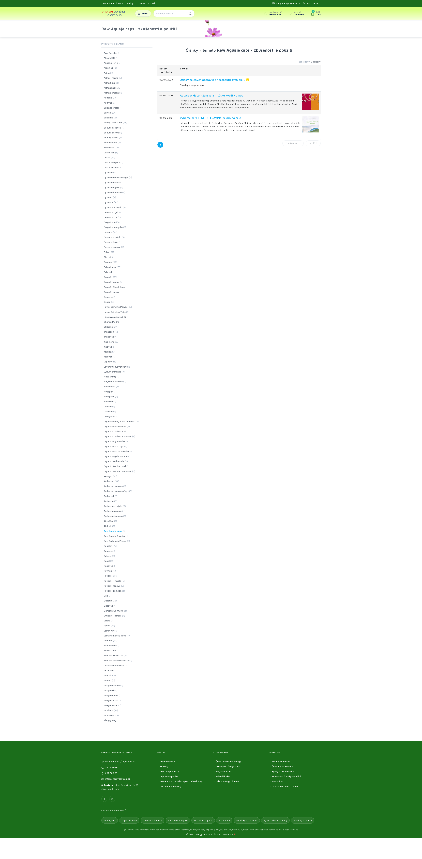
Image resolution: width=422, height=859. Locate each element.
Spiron (107, 625)
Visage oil (109, 690)
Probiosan (109, 481)
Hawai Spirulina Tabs (115, 311)
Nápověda (277, 781)
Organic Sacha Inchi (114, 461)
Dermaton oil (110, 217)
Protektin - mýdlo (113, 506)
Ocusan (108, 406)
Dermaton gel (111, 212)
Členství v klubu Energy (228, 761)
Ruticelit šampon (112, 590)
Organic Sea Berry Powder (118, 471)
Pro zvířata (224, 820)
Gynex (107, 301)
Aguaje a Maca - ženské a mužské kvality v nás (211, 95)
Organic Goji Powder (114, 441)
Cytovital (108, 202)
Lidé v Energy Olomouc (228, 781)
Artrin (107, 72)
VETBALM (109, 670)
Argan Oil (108, 67)
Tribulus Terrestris (113, 655)
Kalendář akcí (223, 776)
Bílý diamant (110, 142)
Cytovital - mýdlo (113, 207)
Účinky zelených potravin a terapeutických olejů (213, 79)
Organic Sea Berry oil (115, 466)
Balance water (111, 107)
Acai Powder (110, 52)
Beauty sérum (111, 132)
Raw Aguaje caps (113, 531)
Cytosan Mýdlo (112, 187)
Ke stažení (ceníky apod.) (286, 776)
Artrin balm (109, 82)
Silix (106, 595)
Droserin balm (111, 242)
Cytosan (108, 172)
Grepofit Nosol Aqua (114, 287)
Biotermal (109, 147)
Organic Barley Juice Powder (119, 421)
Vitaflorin (108, 710)
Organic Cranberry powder (118, 436)
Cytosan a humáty (152, 820)
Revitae (108, 570)
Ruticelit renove (112, 585)
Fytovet (108, 272)
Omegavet (109, 416)
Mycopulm (109, 396)
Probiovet (109, 496)
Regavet (108, 551)
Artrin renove (111, 87)
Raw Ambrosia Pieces (115, 540)
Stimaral (108, 640)
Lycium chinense (112, 371)
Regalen (108, 545)
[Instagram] (112, 799)
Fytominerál (110, 267)
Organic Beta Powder (115, 426)
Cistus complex (112, 162)
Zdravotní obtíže (281, 761)
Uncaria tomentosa (114, 665)
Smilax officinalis (112, 615)
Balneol (107, 112)
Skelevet (108, 605)
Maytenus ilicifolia (113, 381)
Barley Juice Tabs (113, 122)
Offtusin (108, 411)
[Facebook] (104, 799)
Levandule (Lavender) (115, 366)
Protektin (109, 501)
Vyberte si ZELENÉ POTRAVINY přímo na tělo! (211, 118)
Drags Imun (110, 222)
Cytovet (108, 197)
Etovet (107, 257)
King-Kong (109, 341)
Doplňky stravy (129, 820)
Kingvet (108, 346)
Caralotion (109, 152)
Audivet (108, 102)
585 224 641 (312, 3)
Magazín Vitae (223, 771)
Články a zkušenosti (282, 766)
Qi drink (108, 526)
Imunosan (109, 331)
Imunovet (109, 336)
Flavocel (108, 262)
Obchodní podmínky (170, 786)
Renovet (108, 565)
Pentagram (109, 820)
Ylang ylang (110, 720)
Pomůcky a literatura (246, 820)
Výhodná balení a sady (275, 820)
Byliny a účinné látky (283, 771)
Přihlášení (221, 766)
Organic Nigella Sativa (115, 456)
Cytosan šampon (113, 192)
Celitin (107, 157)
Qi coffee (109, 520)
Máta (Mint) (110, 376)
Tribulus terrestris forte (116, 660)
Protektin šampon (113, 516)
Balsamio (108, 117)
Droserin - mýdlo (112, 237)
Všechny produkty (169, 771)
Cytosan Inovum (112, 182)
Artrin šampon (111, 92)
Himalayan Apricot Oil (115, 316)
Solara (107, 620)
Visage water (111, 705)
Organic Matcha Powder (116, 451)
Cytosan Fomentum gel (116, 177)
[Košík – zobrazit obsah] (315, 13)
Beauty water (111, 137)
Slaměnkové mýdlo (113, 610)
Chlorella (108, 326)
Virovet (107, 680)
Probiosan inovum (113, 486)
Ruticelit (108, 575)
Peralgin (108, 476)
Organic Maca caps (114, 446)
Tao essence (110, 645)
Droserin (108, 232)
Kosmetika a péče (203, 820)
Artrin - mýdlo (111, 77)
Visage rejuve (111, 695)
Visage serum (111, 700)
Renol (107, 560)
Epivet (107, 252)
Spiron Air (109, 630)
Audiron (108, 97)
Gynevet (108, 296)
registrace (234, 766)
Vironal (107, 675)
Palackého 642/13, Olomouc (120, 761)
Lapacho (108, 361)
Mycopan (108, 391)
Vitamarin (109, 715)
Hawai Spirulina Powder (116, 306)
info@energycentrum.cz (288, 3)
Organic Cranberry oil (115, 431)
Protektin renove (113, 511)
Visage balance (112, 685)
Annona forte (111, 62)
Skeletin (108, 600)
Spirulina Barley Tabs (115, 635)
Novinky (164, 766)
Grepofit (108, 277)
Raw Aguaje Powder (114, 536)
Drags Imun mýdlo (113, 227)
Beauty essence (112, 127)
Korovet (108, 356)
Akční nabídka (167, 761)
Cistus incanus (111, 167)
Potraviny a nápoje (178, 820)
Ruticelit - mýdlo (112, 580)
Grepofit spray (111, 292)
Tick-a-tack (110, 650)
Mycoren (108, 401)
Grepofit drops (111, 281)
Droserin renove (112, 247)
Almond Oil (109, 57)
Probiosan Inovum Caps (116, 491)
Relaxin (107, 555)
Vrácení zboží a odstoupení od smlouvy (181, 781)
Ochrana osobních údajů (285, 786)
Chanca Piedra (111, 321)
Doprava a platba (169, 776)
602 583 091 (112, 773)
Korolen (108, 351)
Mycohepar (109, 386)
